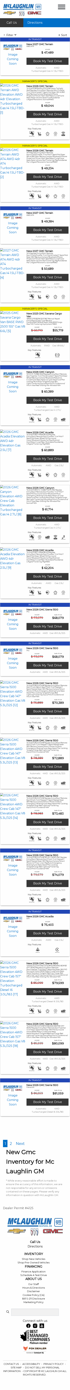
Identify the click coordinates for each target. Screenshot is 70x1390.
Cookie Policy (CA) (33, 1295)
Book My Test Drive (47, 61)
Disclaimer (33, 1291)
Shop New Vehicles (33, 1259)
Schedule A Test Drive (33, 1275)
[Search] (7, 1312)
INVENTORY (33, 1254)
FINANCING (33, 1266)
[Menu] (61, 7)
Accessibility (31, 1364)
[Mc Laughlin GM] (22, 10)
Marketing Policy (33, 1302)
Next (20, 1143)
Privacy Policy (53, 1364)
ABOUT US (33, 1279)
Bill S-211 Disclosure (33, 1298)
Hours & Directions (33, 1287)
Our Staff (33, 1284)
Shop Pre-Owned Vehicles (33, 1262)
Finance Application (33, 1271)
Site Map (16, 1367)
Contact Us (12, 1364)
